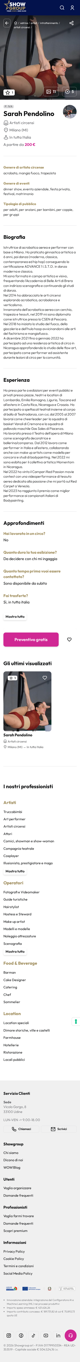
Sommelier (11, 1002)
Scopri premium (15, 1230)
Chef (7, 994)
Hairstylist (11, 907)
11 (54, 91)
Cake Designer (14, 980)
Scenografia (12, 943)
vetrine (24, 23)
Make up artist (14, 921)
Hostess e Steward (17, 914)
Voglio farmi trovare (18, 1216)
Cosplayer (11, 856)
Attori (7, 834)
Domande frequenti (18, 1195)
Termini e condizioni (18, 1266)
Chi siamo (10, 1153)
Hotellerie (11, 1045)
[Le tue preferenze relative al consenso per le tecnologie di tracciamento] (76, 1021)
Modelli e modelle (16, 929)
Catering (10, 987)
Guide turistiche (15, 899)
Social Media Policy (17, 1273)
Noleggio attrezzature (19, 936)
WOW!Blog (11, 1167)
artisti (34, 23)
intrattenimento (49, 23)
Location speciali (16, 1023)
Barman (9, 972)
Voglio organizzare (17, 1188)
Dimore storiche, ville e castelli (26, 1030)
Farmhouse (12, 1037)
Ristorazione (12, 1052)
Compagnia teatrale (18, 848)
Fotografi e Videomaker (21, 892)
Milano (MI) (18, 130)
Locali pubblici (14, 1059)
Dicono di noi (13, 1160)
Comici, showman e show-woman (28, 841)
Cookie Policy (13, 1258)
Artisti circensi (14, 826)
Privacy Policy (14, 1251)
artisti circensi (22, 27)
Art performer (14, 819)
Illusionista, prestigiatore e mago (28, 863)
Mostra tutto (15, 616)
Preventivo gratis (31, 639)
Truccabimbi (12, 812)
